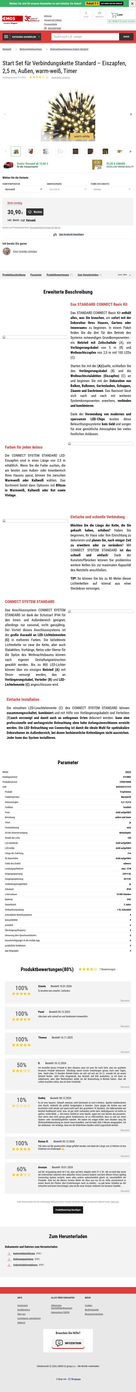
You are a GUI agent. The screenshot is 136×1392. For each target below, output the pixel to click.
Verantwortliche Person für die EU (45, 227)
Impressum (22, 1305)
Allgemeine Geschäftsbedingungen (61, 1306)
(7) (60, 274)
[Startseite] (21, 20)
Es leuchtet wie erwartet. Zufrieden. (54, 990)
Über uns (21, 1314)
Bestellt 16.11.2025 (62, 1037)
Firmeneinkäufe (50, 24)
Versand (30, 220)
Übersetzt (125, 1000)
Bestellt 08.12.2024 (60, 1098)
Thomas (55, 1037)
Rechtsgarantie (92, 1309)
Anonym (55, 1167)
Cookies (88, 1305)
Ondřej (54, 1098)
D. (52, 1063)
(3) (90, 274)
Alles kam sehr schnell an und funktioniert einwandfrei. (63, 1016)
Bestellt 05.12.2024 (64, 1141)
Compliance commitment (29, 1318)
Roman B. (56, 1141)
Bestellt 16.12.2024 (55, 1063)
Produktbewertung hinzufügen (68, 1210)
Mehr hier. (115, 1202)
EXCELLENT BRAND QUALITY (120, 166)
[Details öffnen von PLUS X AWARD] (98, 165)
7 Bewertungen (107, 969)
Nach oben (122, 275)
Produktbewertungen (41, 969)
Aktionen (48, 16)
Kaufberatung (23, 1309)
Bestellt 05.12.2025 (59, 1011)
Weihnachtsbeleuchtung (31, 49)
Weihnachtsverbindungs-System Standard (69, 49)
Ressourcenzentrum (94, 1314)
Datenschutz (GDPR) (60, 1312)
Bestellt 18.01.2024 (62, 1167)
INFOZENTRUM (54, 28)
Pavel (54, 1011)
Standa (55, 986)
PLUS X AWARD (116, 163)
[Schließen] (132, 3)
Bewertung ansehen (61, 77)
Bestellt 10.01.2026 (61, 986)
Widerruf (21, 1322)
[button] (21, 36)
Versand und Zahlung (53, 20)
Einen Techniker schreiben (25, 251)
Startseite (6, 49)
